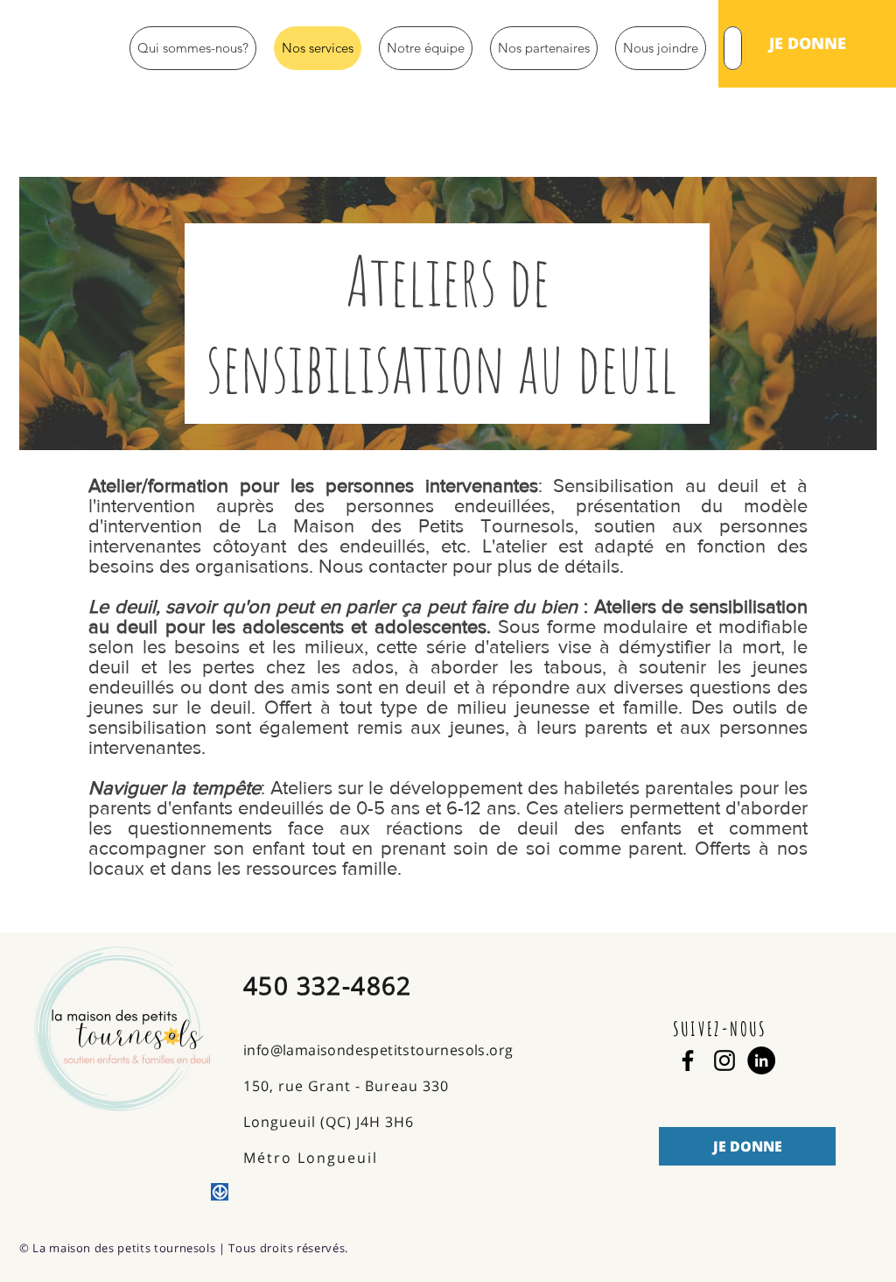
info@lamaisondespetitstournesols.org (378, 1050)
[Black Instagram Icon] (724, 1060)
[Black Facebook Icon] (688, 1060)
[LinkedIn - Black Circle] (761, 1060)
